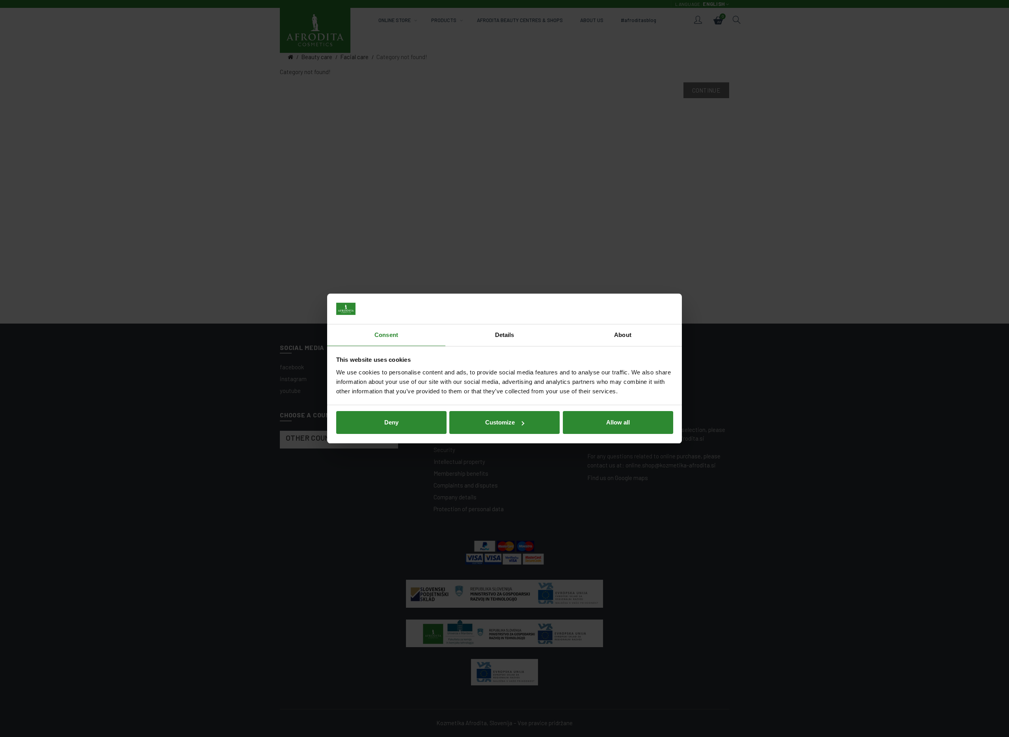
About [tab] (622, 334)
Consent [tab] (386, 334)
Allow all (618, 422)
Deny (391, 422)
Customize (500, 422)
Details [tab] (504, 334)
